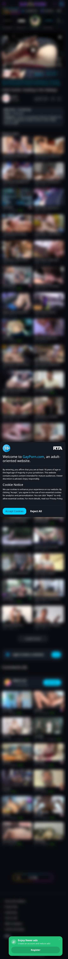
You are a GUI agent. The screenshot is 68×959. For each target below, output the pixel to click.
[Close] (59, 939)
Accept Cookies (14, 511)
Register (35, 949)
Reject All (36, 511)
